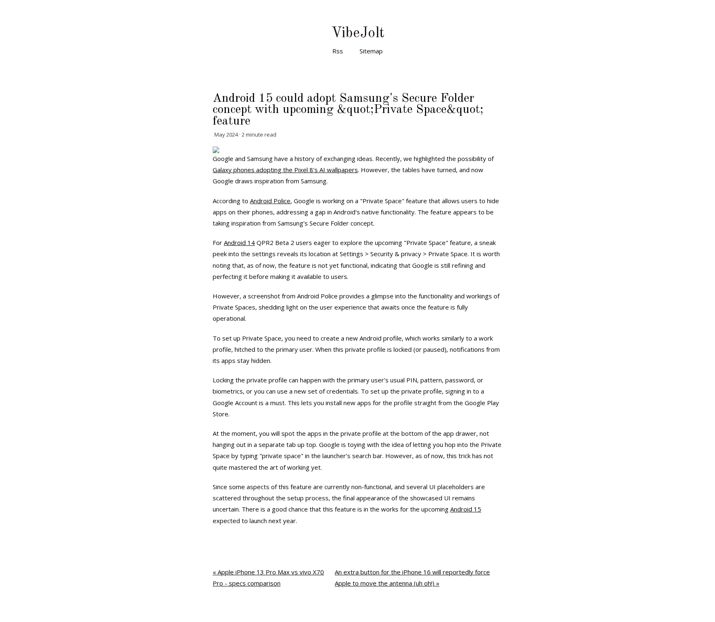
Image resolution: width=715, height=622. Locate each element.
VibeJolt (357, 33)
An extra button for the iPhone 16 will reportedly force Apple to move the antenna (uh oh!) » (412, 577)
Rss (337, 51)
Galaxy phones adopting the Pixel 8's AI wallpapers (285, 170)
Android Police (270, 201)
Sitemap (371, 51)
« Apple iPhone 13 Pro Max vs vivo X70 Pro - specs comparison (268, 577)
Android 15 (465, 509)
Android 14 (239, 242)
